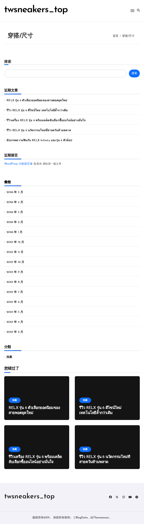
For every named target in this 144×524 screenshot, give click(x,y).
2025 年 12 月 (15, 242)
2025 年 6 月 (14, 302)
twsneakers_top (36, 10)
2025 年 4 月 (14, 322)
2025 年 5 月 (14, 312)
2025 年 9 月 (14, 272)
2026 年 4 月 (14, 202)
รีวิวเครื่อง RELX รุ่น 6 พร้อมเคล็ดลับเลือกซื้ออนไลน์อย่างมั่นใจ (46, 120)
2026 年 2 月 (14, 222)
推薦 (9, 357)
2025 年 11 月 (14, 252)
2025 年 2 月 (14, 332)
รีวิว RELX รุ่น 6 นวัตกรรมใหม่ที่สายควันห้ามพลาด (38, 130)
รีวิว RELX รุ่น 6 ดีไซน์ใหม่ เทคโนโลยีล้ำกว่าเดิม (37, 110)
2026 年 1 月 (14, 232)
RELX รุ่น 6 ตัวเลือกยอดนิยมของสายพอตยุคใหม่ (36, 100)
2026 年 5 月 (14, 192)
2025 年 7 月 (14, 292)
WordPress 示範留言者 (18, 164)
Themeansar (101, 517)
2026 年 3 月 (14, 212)
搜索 (7, 62)
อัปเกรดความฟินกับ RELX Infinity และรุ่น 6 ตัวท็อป (39, 140)
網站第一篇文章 (52, 164)
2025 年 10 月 (15, 262)
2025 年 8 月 (14, 282)
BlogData (82, 517)
